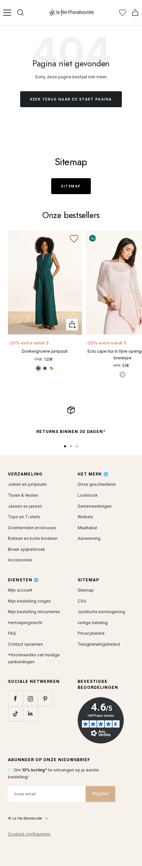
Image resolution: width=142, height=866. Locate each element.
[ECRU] (122, 374)
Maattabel (87, 527)
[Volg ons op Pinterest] (45, 698)
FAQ (12, 633)
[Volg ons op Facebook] (15, 698)
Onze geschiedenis (97, 484)
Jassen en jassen (25, 506)
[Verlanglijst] (122, 12)
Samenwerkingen (95, 506)
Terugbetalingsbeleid (99, 644)
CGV (82, 601)
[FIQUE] (45, 368)
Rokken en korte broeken (32, 538)
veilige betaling (93, 622)
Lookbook (88, 495)
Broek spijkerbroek (26, 549)
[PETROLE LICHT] (38, 368)
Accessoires (20, 559)
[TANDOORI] (51, 368)
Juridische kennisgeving (101, 611)
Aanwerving (89, 538)
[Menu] (7, 13)
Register (100, 793)
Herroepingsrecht (25, 622)
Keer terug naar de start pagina (71, 99)
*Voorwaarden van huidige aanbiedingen (34, 658)
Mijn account (20, 590)
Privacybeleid (91, 633)
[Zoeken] (20, 12)
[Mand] (135, 12)
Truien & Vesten (23, 495)
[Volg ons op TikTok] (15, 713)
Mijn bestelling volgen (29, 601)
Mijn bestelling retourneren (34, 611)
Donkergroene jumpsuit (45, 351)
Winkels (85, 516)
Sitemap (71, 186)
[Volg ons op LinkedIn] (30, 713)
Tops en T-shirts (24, 516)
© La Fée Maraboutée (25, 818)
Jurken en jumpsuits (27, 484)
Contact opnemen (25, 644)
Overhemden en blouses (32, 527)
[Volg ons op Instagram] (30, 698)
